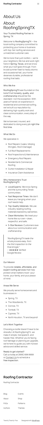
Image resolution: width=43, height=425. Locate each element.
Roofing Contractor (12, 3)
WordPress (36, 420)
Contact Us (11, 357)
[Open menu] (38, 3)
